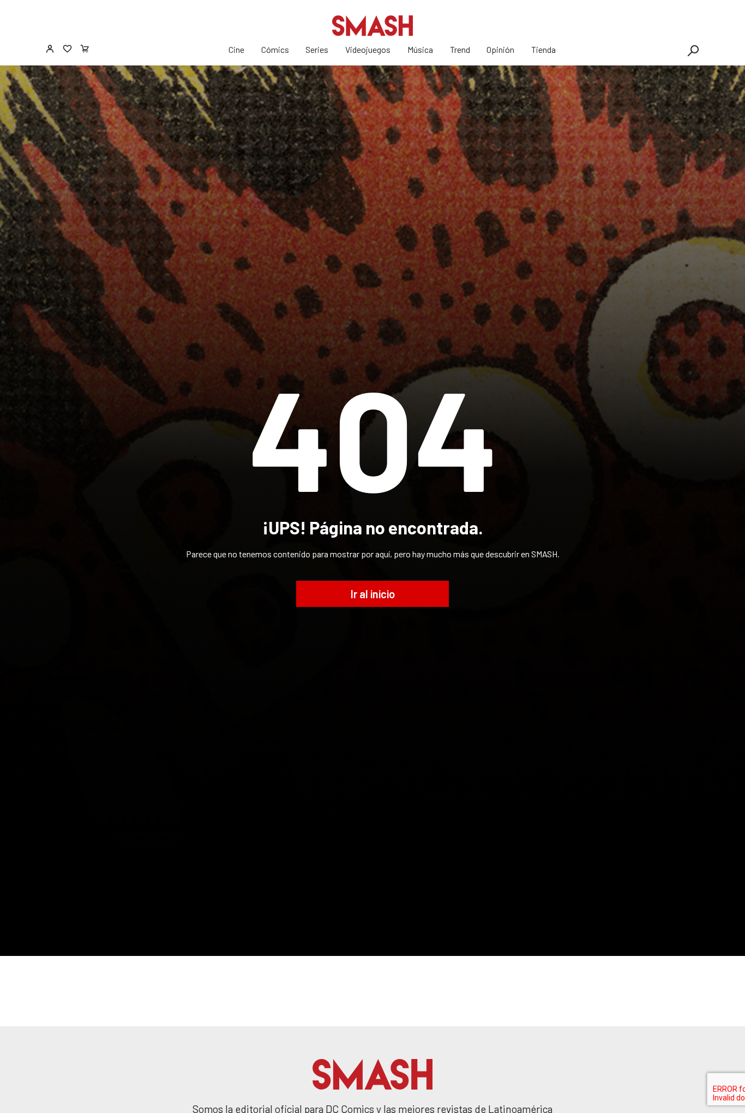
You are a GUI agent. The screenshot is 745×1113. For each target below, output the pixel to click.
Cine (236, 49)
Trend (460, 49)
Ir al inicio (373, 593)
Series (316, 49)
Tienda (543, 49)
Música (420, 49)
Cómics (275, 49)
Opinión (500, 49)
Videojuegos (367, 49)
